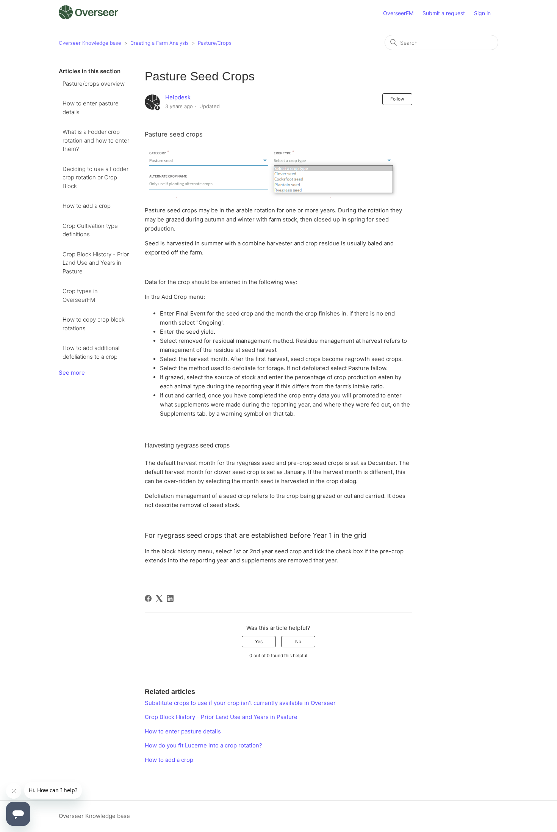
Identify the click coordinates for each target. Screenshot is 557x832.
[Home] (88, 17)
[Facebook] (148, 598)
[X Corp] (159, 598)
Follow (397, 99)
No (298, 641)
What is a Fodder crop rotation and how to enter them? (96, 140)
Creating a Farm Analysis (159, 43)
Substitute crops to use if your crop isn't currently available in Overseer (240, 702)
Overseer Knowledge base (90, 43)
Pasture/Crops (215, 43)
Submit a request (443, 13)
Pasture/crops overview (94, 83)
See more (72, 372)
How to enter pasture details (91, 108)
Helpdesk (178, 97)
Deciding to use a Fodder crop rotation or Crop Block (95, 177)
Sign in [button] (482, 13)
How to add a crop (87, 205)
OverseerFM (398, 13)
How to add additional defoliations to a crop (91, 352)
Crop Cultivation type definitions (90, 230)
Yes (259, 641)
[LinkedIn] (170, 598)
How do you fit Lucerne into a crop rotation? (203, 745)
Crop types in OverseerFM (80, 295)
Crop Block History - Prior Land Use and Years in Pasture (96, 263)
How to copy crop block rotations (94, 324)
